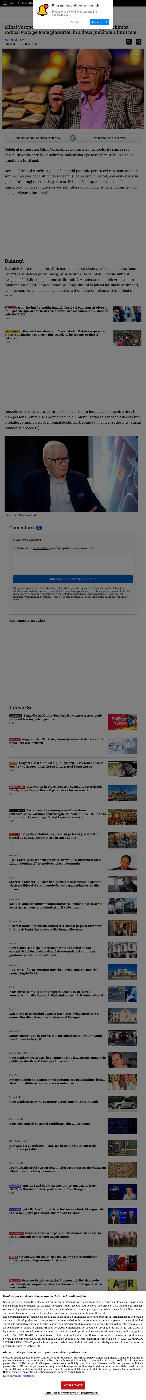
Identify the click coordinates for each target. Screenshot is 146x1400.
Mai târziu (77, 22)
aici (135, 1332)
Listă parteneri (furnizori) (19, 1375)
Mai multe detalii (96, 1313)
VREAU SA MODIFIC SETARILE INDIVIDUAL (72, 1393)
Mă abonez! (99, 22)
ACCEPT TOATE (73, 1385)
